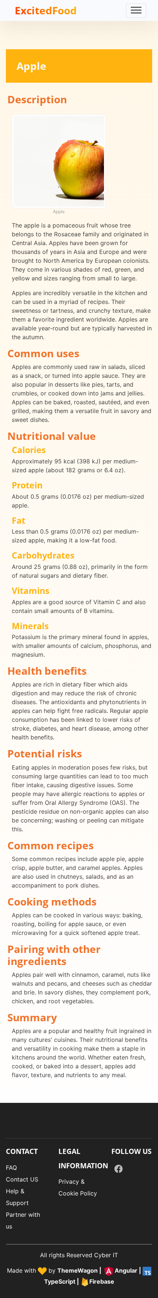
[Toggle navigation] (136, 10)
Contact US (22, 1179)
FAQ (11, 1167)
